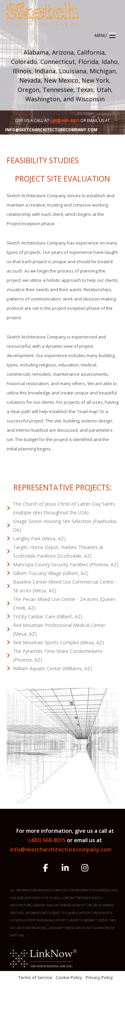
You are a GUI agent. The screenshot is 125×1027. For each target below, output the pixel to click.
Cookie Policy (69, 977)
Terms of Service (35, 977)
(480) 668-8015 (47, 840)
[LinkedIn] (65, 868)
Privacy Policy (99, 977)
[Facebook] (45, 868)
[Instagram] (85, 868)
